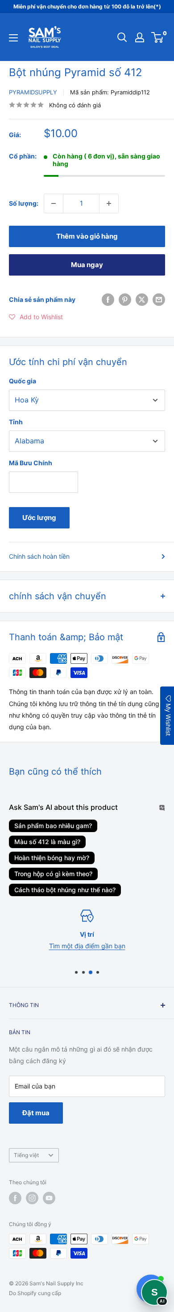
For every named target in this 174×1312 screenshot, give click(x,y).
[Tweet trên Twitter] (142, 299)
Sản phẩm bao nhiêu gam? (53, 825)
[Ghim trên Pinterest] (125, 299)
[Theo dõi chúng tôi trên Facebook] (15, 1198)
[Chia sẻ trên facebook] (108, 299)
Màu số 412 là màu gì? (47, 841)
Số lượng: (23, 203)
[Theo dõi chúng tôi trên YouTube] (49, 1198)
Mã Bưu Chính (30, 463)
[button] (36, 317)
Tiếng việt (26, 1155)
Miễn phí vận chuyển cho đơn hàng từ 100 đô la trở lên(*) (87, 6)
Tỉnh (16, 422)
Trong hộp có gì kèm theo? (53, 873)
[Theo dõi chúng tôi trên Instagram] (32, 1198)
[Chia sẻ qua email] (159, 299)
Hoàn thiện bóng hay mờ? (51, 857)
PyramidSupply (33, 92)
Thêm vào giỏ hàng (87, 236)
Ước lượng (39, 517)
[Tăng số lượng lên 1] (108, 203)
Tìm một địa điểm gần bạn (87, 946)
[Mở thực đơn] (13, 37)
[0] (157, 37)
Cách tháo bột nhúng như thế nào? (65, 890)
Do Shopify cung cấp (35, 1293)
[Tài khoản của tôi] (139, 37)
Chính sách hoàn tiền (39, 556)
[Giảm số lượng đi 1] (53, 203)
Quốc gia (22, 381)
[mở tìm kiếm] (122, 37)
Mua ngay (87, 264)
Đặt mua (36, 1113)
